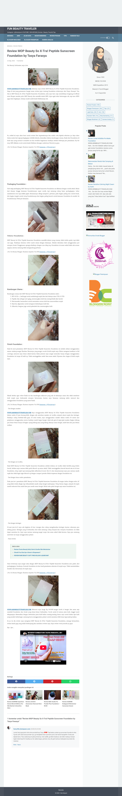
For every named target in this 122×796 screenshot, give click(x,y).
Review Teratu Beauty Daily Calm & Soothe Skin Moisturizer (32, 549)
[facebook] (16, 681)
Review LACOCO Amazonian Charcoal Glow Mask (34, 704)
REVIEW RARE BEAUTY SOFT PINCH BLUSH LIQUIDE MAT (31, 555)
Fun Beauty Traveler (22, 28)
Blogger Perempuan (31, 40)
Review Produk (55, 36)
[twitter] (34, 681)
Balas (14, 744)
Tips (65, 36)
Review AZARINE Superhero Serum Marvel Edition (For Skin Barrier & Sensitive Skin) (15, 705)
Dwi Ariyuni (63, 793)
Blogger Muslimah (14, 40)
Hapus (19, 744)
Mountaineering (40, 36)
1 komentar (19, 61)
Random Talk (74, 36)
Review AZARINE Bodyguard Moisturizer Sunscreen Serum (69, 704)
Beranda (10, 36)
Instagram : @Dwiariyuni (47, 147)
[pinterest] (52, 681)
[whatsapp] (70, 681)
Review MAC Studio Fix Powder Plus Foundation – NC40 (52, 704)
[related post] (15, 695)
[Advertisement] (61, 13)
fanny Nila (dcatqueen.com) (21, 729)
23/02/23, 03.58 (36, 729)
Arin (18, 36)
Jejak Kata (27, 36)
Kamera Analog (47, 40)
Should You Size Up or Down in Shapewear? (27, 552)
